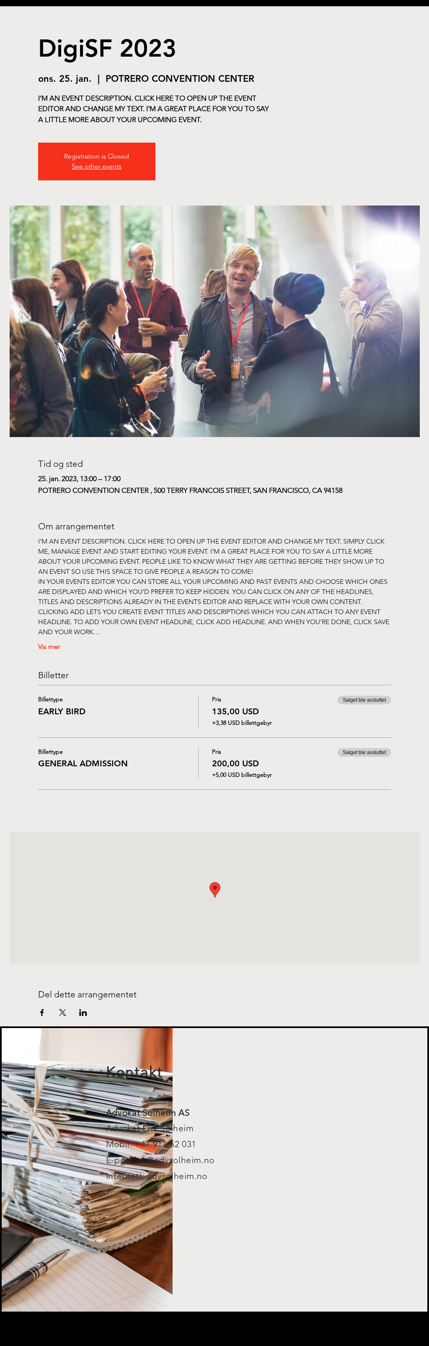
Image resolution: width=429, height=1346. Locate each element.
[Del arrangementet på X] (63, 1012)
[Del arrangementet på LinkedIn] (83, 1012)
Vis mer (49, 647)
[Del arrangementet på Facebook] (42, 1012)
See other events (96, 166)
